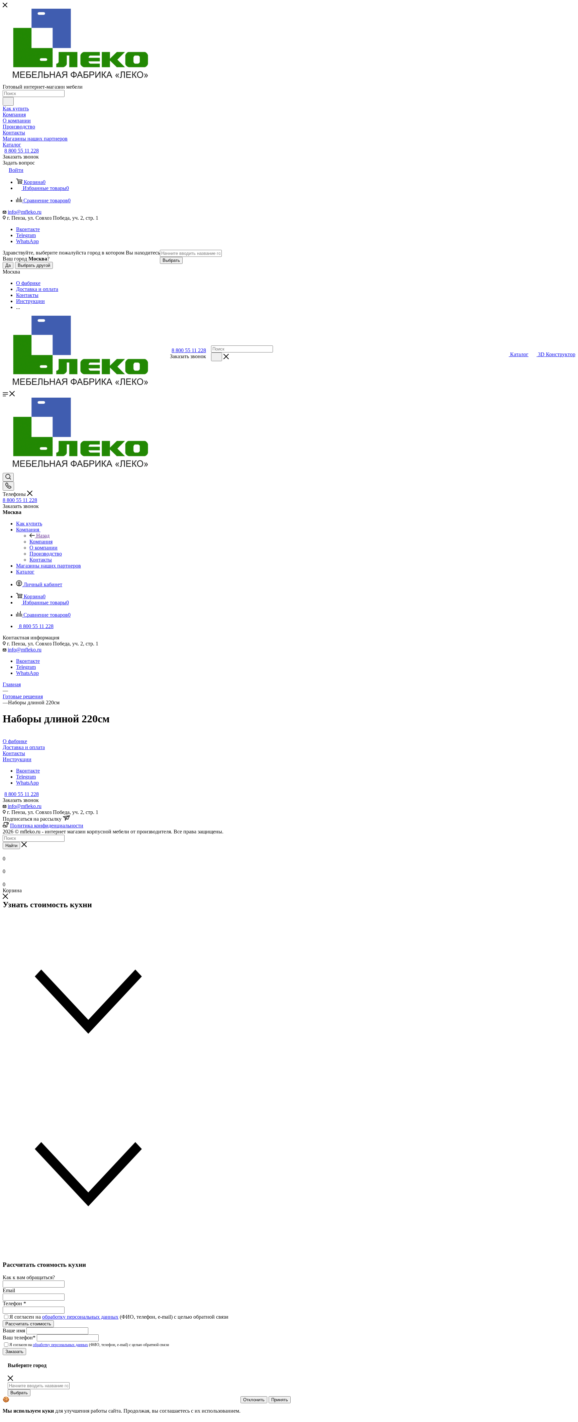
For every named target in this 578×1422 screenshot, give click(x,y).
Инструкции (17, 759)
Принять (279, 1399)
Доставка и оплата (24, 747)
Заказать (14, 1351)
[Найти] (8, 101)
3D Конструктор (556, 354)
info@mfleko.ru (24, 212)
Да (8, 265)
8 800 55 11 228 (21, 151)
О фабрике (15, 741)
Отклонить (254, 1399)
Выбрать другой (34, 265)
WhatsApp (27, 241)
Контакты (14, 753)
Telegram (26, 235)
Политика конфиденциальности (46, 825)
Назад (43, 535)
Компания (41, 541)
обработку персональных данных (80, 1317)
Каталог (519, 354)
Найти (11, 845)
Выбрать (171, 260)
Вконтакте (28, 229)
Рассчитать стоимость (28, 1323)
